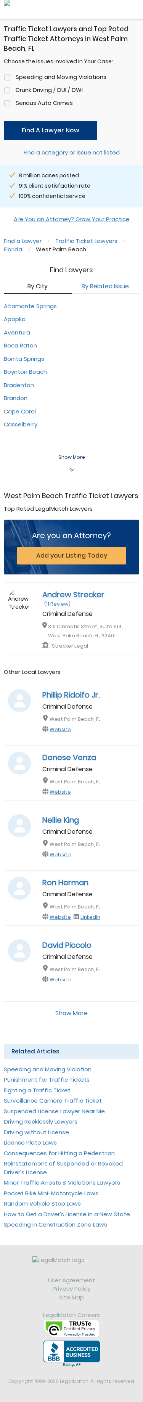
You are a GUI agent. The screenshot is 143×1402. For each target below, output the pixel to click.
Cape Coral (20, 411)
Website (60, 729)
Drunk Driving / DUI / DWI (49, 90)
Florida (13, 249)
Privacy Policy (71, 1289)
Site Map (71, 1297)
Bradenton (19, 385)
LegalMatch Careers (71, 1315)
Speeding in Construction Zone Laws (55, 1224)
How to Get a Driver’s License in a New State (67, 1214)
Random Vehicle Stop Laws (42, 1203)
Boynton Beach (25, 372)
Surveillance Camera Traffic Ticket (53, 1101)
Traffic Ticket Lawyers (86, 241)
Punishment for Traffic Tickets (47, 1080)
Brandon (15, 398)
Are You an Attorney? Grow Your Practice (72, 219)
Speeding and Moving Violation (48, 1069)
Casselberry (20, 424)
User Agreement (71, 1280)
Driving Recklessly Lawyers (40, 1121)
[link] (71, 1266)
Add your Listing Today (71, 555)
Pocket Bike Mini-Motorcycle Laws (51, 1193)
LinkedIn (90, 917)
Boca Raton (20, 345)
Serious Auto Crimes (44, 103)
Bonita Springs (24, 359)
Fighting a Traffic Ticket (37, 1090)
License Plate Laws (30, 1142)
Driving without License (36, 1132)
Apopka (15, 319)
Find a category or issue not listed (72, 152)
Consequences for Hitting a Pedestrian (59, 1153)
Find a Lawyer (23, 241)
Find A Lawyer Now (50, 130)
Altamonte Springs (30, 306)
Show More (71, 1013)
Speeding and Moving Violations (61, 77)
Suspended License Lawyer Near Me (54, 1111)
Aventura (17, 332)
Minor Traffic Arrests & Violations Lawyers (62, 1183)
